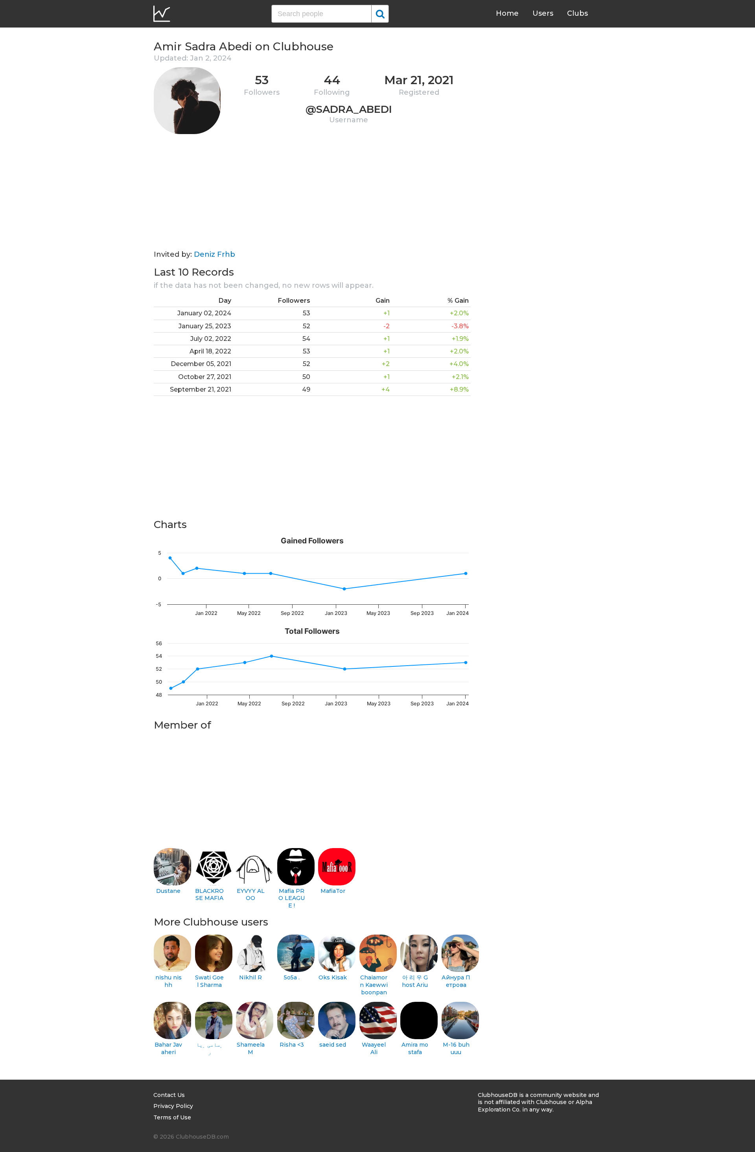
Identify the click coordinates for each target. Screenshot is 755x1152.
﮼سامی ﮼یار (209, 1048)
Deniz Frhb (214, 254)
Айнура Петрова (456, 981)
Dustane (168, 890)
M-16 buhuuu (456, 1048)
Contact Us (169, 1095)
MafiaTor (332, 890)
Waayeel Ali (374, 1048)
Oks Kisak (333, 977)
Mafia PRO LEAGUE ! (291, 898)
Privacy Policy (173, 1106)
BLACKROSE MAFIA (209, 894)
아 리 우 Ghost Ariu (415, 981)
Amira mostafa (414, 1048)
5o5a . (292, 977)
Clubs (577, 13)
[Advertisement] (312, 195)
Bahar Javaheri (168, 1048)
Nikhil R (250, 977)
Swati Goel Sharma (209, 981)
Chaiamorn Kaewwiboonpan (374, 985)
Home (507, 13)
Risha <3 (292, 1044)
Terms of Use (172, 1117)
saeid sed (332, 1044)
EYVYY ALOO (251, 894)
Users (542, 13)
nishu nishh (168, 981)
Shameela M (251, 1048)
